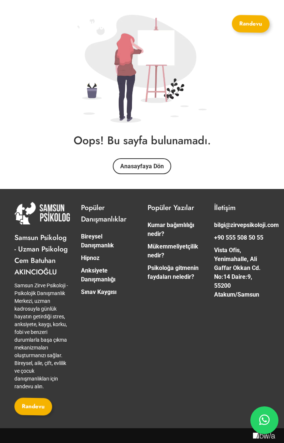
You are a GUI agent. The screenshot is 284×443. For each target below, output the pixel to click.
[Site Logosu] (75, 21)
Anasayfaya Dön (142, 166)
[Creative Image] (264, 436)
